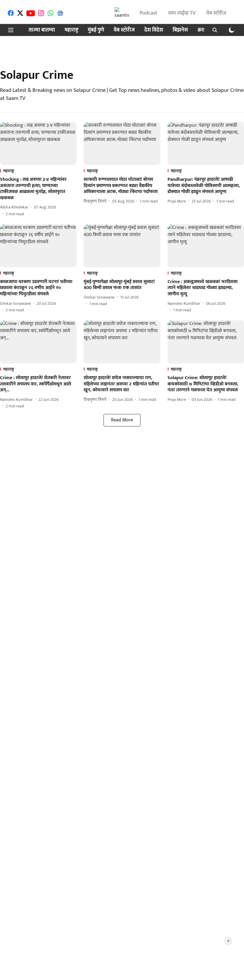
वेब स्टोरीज (216, 13)
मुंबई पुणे (96, 30)
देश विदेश (153, 30)
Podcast (148, 13)
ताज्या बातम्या (42, 30)
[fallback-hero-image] (38, 143)
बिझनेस (180, 30)
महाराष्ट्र (71, 30)
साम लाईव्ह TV (181, 13)
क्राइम (203, 30)
